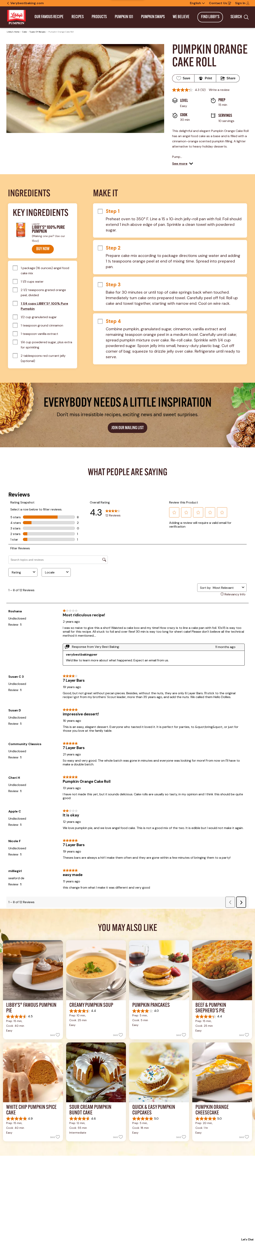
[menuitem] (49, 17)
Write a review (219, 90)
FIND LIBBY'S (210, 17)
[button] (182, 163)
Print (208, 78)
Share (231, 78)
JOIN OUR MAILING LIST (127, 428)
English (195, 3)
